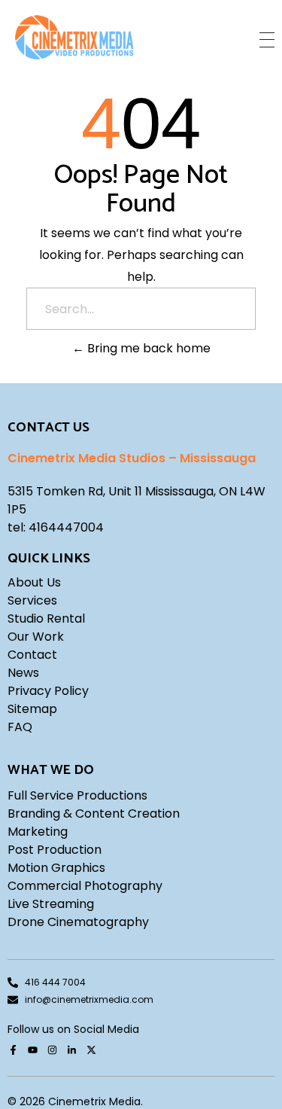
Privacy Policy (48, 690)
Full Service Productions (77, 795)
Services (32, 600)
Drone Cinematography (78, 922)
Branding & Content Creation (94, 813)
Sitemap (32, 708)
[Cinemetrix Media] (74, 37)
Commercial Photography (85, 885)
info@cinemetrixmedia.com (89, 999)
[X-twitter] (91, 1050)
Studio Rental (46, 618)
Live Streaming (51, 903)
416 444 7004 (55, 982)
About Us (34, 582)
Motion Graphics (56, 867)
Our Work (36, 636)
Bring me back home (147, 348)
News (23, 672)
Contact (32, 654)
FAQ (20, 727)
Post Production (55, 849)
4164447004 (66, 527)
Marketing (38, 831)
